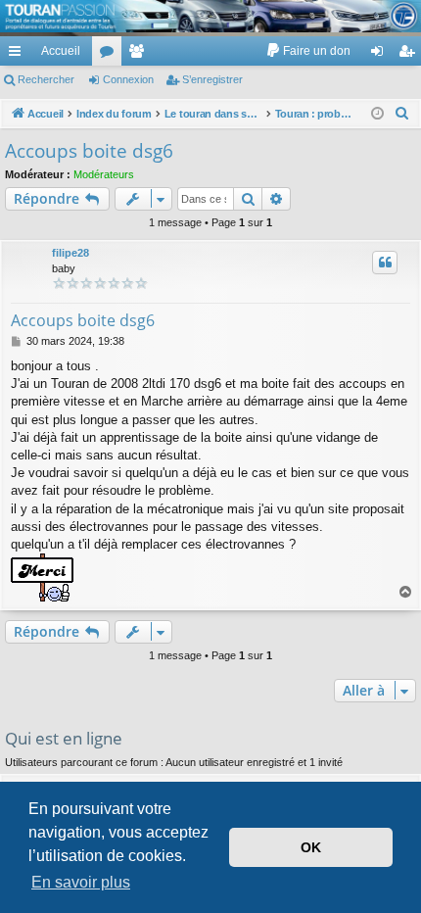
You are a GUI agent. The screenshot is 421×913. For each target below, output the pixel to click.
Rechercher (46, 79)
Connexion (128, 79)
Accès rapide (18, 55)
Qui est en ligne (63, 738)
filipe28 (70, 253)
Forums (110, 55)
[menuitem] (308, 51)
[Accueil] (210, 16)
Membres (140, 55)
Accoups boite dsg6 (89, 151)
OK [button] (311, 847)
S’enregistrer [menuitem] (410, 55)
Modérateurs (103, 174)
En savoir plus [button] (80, 882)
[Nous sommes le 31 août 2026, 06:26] (377, 114)
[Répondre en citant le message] (385, 262)
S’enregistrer (212, 79)
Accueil (60, 51)
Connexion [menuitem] (381, 55)
